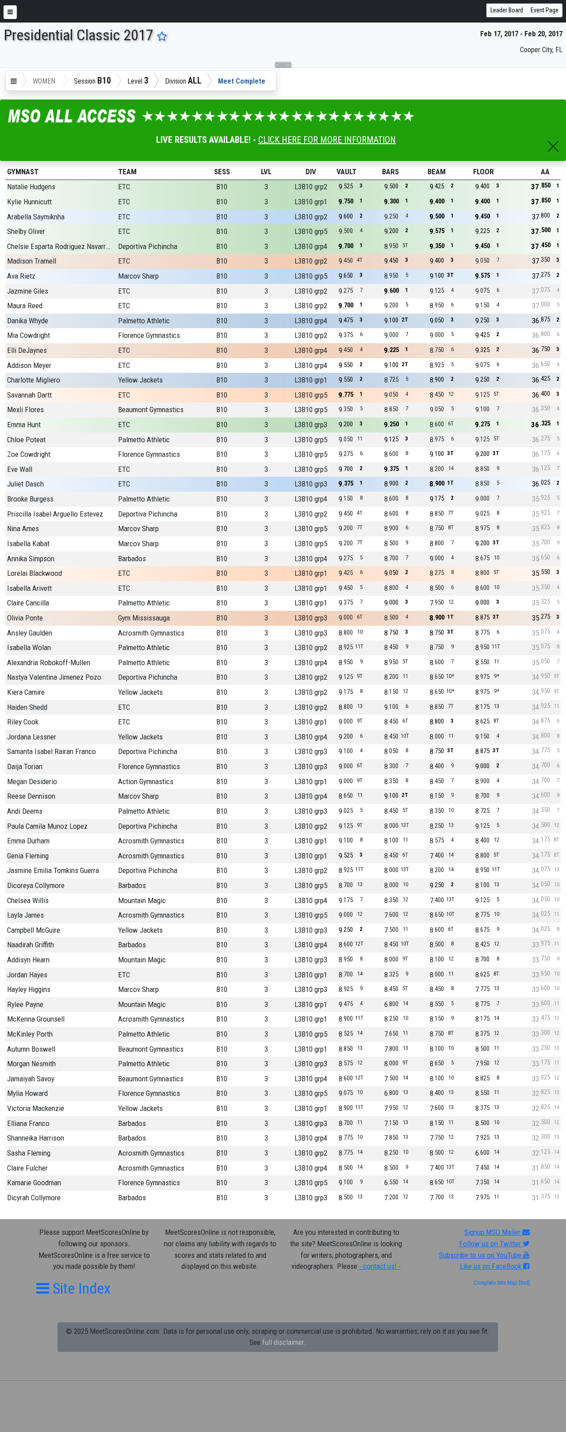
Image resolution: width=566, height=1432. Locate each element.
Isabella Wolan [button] (29, 647)
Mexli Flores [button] (25, 409)
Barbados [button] (132, 558)
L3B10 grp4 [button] (310, 246)
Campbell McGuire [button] (33, 930)
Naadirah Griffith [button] (30, 944)
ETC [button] (124, 186)
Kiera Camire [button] (26, 692)
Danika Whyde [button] (27, 320)
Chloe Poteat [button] (26, 439)
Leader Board (506, 10)
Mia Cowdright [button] (28, 335)
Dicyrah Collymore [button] (34, 1197)
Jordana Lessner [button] (31, 736)
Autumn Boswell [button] (31, 1049)
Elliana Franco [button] (28, 1123)
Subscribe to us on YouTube (481, 1255)
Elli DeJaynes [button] (27, 350)
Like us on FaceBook (491, 1266)
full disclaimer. (284, 1342)
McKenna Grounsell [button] (36, 1019)
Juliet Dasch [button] (25, 483)
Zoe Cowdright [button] (28, 454)
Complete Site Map (495, 1282)
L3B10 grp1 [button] (310, 201)
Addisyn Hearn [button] (28, 959)
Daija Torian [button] (24, 766)
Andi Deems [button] (24, 811)
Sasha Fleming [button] (28, 1153)
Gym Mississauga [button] (144, 617)
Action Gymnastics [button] (145, 781)
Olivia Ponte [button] (25, 617)
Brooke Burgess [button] (30, 498)
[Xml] (523, 1282)
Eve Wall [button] (19, 469)
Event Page (544, 10)
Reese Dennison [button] (31, 796)
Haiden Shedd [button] (27, 707)
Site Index (80, 1288)
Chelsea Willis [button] (28, 900)
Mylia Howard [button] (27, 1093)
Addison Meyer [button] (29, 365)
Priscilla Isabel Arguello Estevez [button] (55, 513)
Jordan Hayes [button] (27, 974)
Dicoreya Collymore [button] (36, 885)
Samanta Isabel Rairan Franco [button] (51, 751)
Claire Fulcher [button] (27, 1168)
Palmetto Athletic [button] (144, 320)
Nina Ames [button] (23, 528)
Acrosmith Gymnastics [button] (151, 632)
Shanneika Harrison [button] (35, 1137)
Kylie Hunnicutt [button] (29, 201)
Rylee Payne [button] (25, 1004)
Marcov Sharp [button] (138, 276)
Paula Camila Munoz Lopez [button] (47, 826)
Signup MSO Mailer (493, 1232)
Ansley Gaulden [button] (29, 632)
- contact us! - (380, 1266)
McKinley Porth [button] (30, 1034)
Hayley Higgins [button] (28, 989)
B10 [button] (221, 186)
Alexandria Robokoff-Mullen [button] (48, 662)
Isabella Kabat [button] (28, 543)
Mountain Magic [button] (142, 900)
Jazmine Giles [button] (27, 291)
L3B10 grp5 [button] (310, 231)
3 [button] (266, 186)
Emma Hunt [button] (24, 424)
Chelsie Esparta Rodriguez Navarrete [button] (59, 246)
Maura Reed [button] (24, 305)
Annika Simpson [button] (30, 558)
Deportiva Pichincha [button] (147, 246)
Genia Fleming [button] (28, 855)
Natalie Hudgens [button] (31, 186)
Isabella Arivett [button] (29, 588)
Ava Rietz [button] (21, 276)
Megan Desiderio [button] (32, 781)
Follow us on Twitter (491, 1243)
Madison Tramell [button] (31, 261)
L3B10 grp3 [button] (310, 424)
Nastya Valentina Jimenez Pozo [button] (54, 677)
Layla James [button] (25, 915)
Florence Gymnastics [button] (149, 335)
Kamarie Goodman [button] (34, 1182)
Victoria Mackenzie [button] (35, 1108)
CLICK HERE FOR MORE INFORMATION (327, 139)
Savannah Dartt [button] (29, 395)
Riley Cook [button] (22, 721)
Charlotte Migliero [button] (33, 379)
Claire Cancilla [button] (28, 602)
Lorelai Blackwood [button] (34, 573)
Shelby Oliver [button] (26, 231)
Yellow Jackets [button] (140, 379)
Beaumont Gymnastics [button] (151, 409)
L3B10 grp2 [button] (310, 186)
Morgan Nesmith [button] (31, 1063)
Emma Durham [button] (28, 840)
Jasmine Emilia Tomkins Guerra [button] (53, 870)
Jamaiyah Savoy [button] (30, 1078)
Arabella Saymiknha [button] (36, 216)
